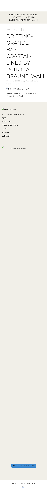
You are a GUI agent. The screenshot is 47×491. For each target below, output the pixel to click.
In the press (8, 122)
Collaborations (10, 125)
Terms (5, 129)
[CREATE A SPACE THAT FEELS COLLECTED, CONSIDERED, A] (23, 332)
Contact (6, 136)
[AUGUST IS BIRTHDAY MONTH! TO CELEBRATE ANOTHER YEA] (23, 211)
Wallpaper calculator (13, 114)
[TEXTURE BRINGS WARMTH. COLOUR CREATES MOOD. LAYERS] (23, 364)
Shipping (6, 132)
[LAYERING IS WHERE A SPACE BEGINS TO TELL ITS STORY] (23, 403)
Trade (5, 118)
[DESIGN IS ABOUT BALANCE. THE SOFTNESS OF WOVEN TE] (23, 247)
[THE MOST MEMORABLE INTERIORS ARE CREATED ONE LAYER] (23, 281)
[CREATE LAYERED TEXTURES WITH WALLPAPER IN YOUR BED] (23, 309)
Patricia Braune (31, 81)
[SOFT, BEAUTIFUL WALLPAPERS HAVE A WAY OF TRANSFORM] (23, 172)
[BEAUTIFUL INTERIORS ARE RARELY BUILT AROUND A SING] (23, 442)
